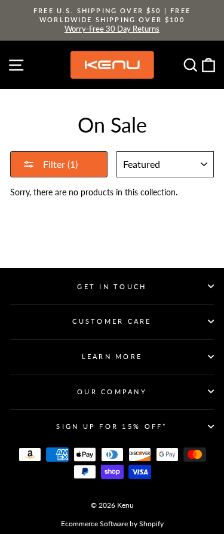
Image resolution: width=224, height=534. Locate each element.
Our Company (112, 391)
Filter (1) (59, 164)
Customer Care (111, 321)
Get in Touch (111, 286)
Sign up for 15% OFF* (111, 426)
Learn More (112, 356)
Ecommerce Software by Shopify (112, 523)
